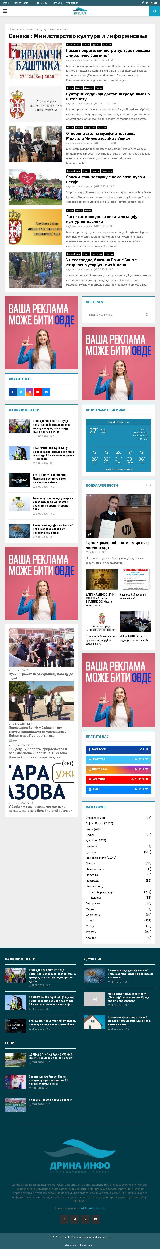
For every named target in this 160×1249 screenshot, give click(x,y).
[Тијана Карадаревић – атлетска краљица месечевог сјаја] (118, 516)
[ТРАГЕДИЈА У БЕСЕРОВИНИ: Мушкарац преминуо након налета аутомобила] (19, 480)
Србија (90, 926)
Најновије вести (96, 858)
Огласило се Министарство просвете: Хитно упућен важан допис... (100, 639)
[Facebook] (64, 1219)
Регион (99, 88)
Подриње (96, 898)
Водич (79, 88)
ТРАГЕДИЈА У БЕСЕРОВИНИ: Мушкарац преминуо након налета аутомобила (49, 478)
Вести (86, 44)
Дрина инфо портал (80, 60)
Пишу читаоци (95, 869)
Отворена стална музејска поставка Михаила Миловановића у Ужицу (101, 135)
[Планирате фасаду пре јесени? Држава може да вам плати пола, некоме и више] (94, 1022)
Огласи (90, 863)
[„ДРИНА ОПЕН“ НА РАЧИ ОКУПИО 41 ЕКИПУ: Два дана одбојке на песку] (15, 1060)
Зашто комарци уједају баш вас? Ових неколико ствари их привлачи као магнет (53, 528)
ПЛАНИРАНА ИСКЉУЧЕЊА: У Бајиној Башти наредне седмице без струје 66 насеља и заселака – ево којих (53, 453)
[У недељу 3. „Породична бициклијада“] (135, 579)
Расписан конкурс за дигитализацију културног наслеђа (101, 219)
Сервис (90, 909)
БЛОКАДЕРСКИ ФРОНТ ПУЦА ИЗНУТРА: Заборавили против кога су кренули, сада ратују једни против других (51, 426)
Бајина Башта (73, 44)
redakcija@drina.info (92, 1208)
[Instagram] (85, 1219)
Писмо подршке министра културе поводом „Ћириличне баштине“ (108, 53)
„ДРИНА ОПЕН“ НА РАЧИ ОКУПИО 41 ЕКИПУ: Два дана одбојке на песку (51, 1056)
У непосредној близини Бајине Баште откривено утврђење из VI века (101, 262)
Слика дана (93, 915)
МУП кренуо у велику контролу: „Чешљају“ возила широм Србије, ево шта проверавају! (129, 997)
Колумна (91, 846)
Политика (92, 875)
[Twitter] (74, 1219)
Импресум (70, 1245)
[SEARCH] (147, 315)
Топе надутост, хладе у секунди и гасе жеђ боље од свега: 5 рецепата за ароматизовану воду (53, 503)
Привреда (92, 881)
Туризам (107, 44)
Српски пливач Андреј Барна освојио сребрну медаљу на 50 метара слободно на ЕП (48, 1079)
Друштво (96, 44)
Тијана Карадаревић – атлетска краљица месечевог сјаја (117, 545)
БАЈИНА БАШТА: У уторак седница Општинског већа (134, 638)
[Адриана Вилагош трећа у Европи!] (15, 1105)
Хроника (91, 938)
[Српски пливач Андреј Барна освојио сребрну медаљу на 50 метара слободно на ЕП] (15, 1082)
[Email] (96, 1219)
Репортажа (89, 127)
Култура (91, 852)
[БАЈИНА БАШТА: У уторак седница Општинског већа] (135, 621)
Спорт (90, 920)
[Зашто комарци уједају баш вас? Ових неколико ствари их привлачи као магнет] (19, 531)
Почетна (58, 2)
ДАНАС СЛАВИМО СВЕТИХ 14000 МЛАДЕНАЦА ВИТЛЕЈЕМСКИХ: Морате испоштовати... (100, 599)
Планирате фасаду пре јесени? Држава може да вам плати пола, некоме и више (129, 1020)
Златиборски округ (101, 892)
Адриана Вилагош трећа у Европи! (50, 1100)
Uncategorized (95, 818)
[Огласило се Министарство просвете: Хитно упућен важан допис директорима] (102, 621)
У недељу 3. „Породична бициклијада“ (133, 596)
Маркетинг (72, 2)
